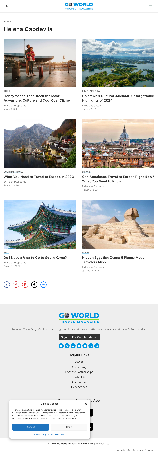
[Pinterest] (73, 345)
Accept (31, 427)
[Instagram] (67, 345)
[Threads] (90, 345)
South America (91, 91)
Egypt (85, 253)
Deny (69, 427)
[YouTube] (79, 345)
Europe (86, 172)
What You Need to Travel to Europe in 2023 (39, 177)
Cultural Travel (13, 172)
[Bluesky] (84, 345)
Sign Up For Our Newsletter (79, 337)
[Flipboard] (96, 345)
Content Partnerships (79, 372)
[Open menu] (150, 6)
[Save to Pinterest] (16, 284)
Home (7, 21)
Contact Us (79, 377)
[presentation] (40, 63)
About (79, 362)
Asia (6, 253)
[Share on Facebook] (7, 284)
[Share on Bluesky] (43, 284)
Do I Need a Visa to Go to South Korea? (35, 258)
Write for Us (123, 450)
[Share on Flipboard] (25, 284)
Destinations (79, 382)
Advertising (79, 367)
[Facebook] (61, 345)
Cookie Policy (40, 434)
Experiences (79, 387)
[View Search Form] (7, 6)
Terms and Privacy (56, 434)
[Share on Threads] (34, 284)
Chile (7, 91)
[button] (85, 403)
